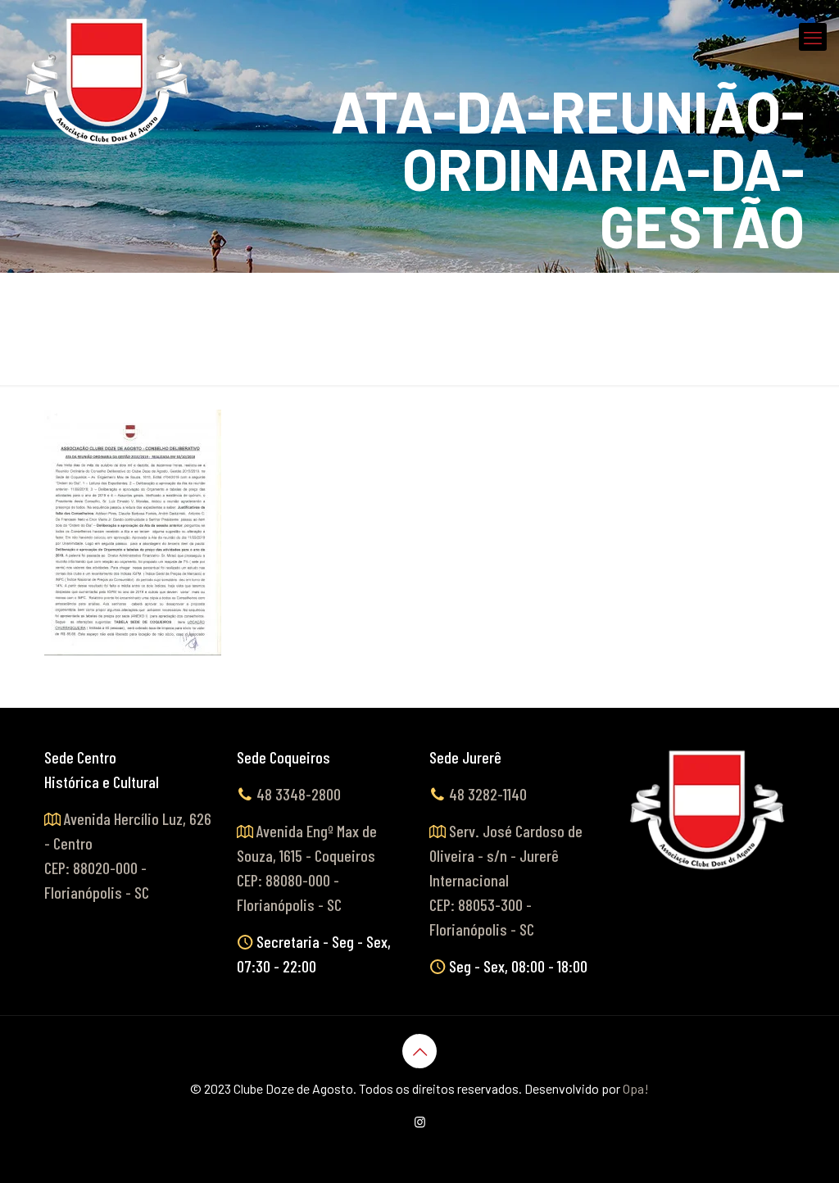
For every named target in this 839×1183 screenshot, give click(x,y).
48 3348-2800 (298, 794)
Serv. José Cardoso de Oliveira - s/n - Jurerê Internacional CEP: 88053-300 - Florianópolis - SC (506, 880)
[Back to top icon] (419, 1051)
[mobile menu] (813, 37)
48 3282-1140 (488, 794)
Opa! (636, 1088)
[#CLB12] (108, 82)
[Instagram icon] (420, 1121)
